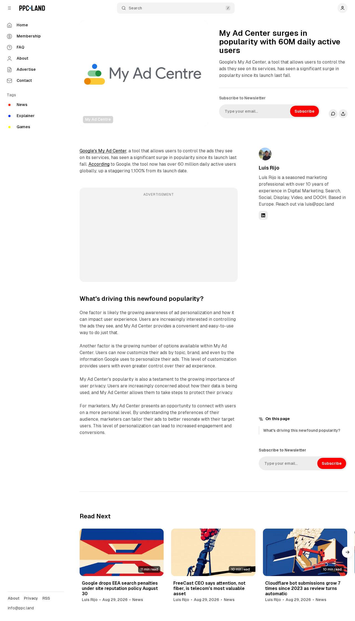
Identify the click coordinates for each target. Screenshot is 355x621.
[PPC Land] (32, 8)
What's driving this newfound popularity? (301, 430)
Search (135, 8)
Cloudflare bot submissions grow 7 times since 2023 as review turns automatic (303, 588)
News (137, 599)
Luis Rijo (269, 168)
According (99, 164)
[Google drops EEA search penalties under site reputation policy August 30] (122, 552)
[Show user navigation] (343, 8)
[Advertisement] (158, 238)
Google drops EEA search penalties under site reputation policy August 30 (120, 588)
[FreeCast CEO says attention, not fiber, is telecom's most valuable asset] (213, 552)
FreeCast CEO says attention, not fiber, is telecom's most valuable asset (209, 588)
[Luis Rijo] (265, 154)
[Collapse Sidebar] (9, 8)
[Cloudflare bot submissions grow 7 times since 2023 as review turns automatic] (305, 552)
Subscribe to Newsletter (242, 98)
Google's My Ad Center (103, 150)
